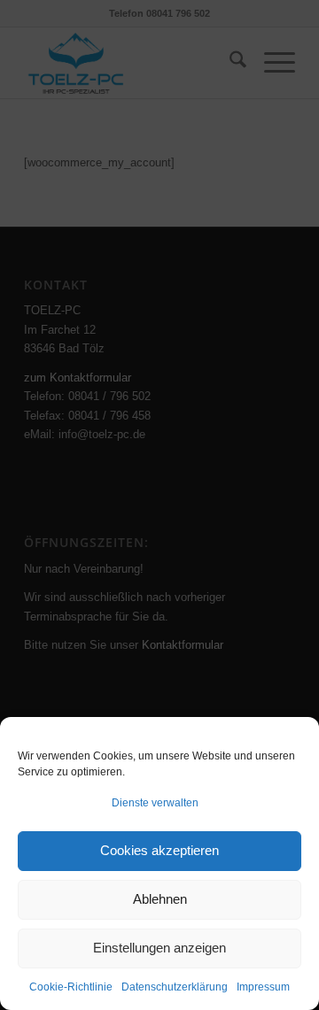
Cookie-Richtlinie (71, 987)
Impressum (263, 987)
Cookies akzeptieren (159, 850)
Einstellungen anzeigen (159, 947)
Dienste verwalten (155, 803)
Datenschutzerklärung (174, 987)
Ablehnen (160, 898)
